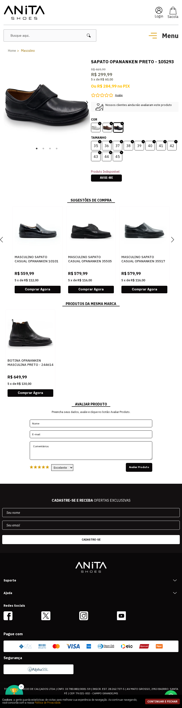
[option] (47, 102)
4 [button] (57, 148)
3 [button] (50, 148)
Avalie (119, 95)
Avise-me (106, 178)
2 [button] (43, 148)
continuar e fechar (162, 701)
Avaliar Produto (139, 467)
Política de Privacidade (47, 702)
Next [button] (87, 102)
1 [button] (37, 148)
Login (159, 16)
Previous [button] (6, 102)
